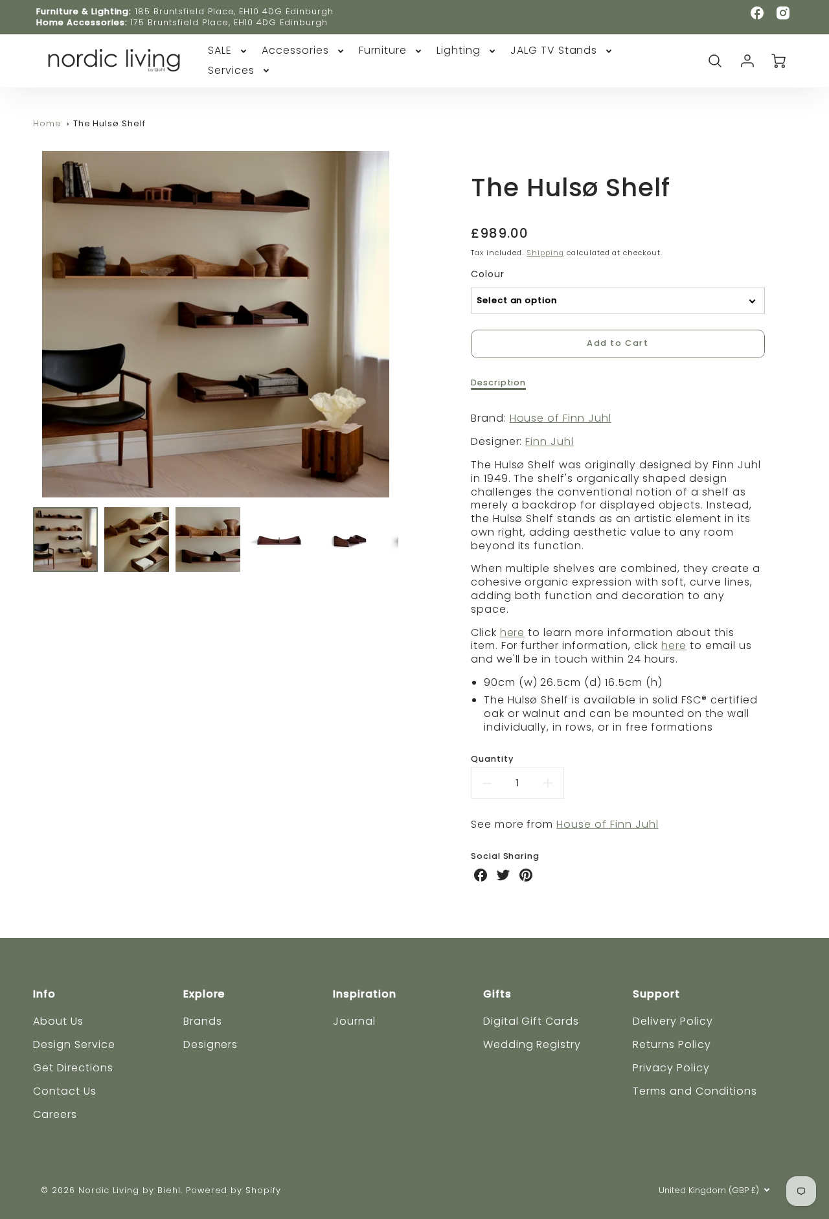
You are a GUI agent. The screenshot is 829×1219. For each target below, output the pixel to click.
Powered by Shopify (233, 1190)
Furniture (383, 51)
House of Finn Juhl (560, 418)
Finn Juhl (549, 441)
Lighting (459, 51)
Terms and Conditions (694, 1091)
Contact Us (65, 1091)
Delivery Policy (672, 1021)
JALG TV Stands (553, 51)
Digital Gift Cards (531, 1021)
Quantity (492, 759)
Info (44, 993)
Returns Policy (671, 1044)
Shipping (545, 252)
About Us (58, 1021)
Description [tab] (499, 383)
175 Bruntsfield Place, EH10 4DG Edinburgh (228, 22)
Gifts (497, 993)
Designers (210, 1044)
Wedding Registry (532, 1044)
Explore (204, 993)
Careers (55, 1114)
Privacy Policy (671, 1067)
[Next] (408, 324)
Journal (354, 1021)
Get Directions (73, 1067)
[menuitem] (228, 51)
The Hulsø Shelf (109, 123)
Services (231, 71)
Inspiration (364, 993)
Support (656, 993)
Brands (202, 1021)
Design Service (74, 1044)
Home (47, 123)
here (512, 632)
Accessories (295, 51)
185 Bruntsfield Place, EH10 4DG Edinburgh (234, 11)
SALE (220, 51)
